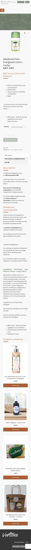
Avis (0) (7, 162)
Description (8, 155)
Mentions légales (19, 542)
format (6, 126)
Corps (11, 149)
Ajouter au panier (10, 140)
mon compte (21, 2)
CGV (27, 542)
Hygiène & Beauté (18, 149)
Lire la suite (15, 385)
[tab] (15, 155)
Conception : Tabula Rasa (20, 546)
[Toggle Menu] (2, 10)
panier (27, 2)
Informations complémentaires (15, 159)
